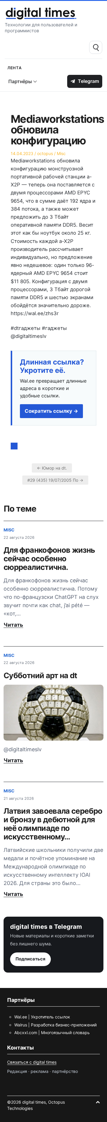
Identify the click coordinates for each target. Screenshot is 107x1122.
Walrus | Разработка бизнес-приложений (55, 1024)
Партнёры (20, 81)
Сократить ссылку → (51, 411)
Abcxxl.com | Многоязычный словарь (52, 1032)
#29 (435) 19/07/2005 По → (55, 480)
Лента (14, 67)
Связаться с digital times (31, 1062)
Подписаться (30, 959)
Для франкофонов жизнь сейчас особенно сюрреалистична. (49, 558)
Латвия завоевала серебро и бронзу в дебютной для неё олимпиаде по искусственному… (53, 823)
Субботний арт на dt (40, 675)
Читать (13, 625)
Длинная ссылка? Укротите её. (52, 366)
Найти (95, 47)
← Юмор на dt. (52, 467)
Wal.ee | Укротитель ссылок (42, 1016)
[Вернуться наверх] (98, 1102)
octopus (45, 153)
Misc (61, 153)
